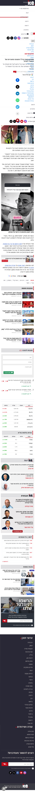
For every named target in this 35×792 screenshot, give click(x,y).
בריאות (31, 702)
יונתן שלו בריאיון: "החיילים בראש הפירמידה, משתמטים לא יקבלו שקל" (12, 293)
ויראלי (31, 680)
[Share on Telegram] (17, 107)
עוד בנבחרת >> (17, 531)
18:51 (31, 557)
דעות (27, 13)
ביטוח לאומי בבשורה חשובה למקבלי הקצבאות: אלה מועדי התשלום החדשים (12, 312)
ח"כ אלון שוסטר (29, 478)
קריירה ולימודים (28, 689)
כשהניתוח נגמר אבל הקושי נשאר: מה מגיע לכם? (11, 579)
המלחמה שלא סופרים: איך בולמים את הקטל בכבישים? (21, 484)
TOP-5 (30, 714)
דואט (27, 280)
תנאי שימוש (30, 734)
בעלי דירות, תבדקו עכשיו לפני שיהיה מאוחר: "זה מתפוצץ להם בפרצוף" (11, 570)
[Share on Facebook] (17, 80)
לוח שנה (30, 723)
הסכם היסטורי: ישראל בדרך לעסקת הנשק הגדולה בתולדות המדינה (12, 321)
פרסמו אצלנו (30, 744)
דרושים (30, 720)
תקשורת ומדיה (28, 649)
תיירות (31, 711)
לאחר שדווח (21, 265)
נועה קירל (15, 280)
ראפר (27, 283)
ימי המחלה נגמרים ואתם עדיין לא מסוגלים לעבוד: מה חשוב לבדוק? (12, 588)
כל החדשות (5, 561)
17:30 (31, 543)
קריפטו (31, 677)
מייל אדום (31, 747)
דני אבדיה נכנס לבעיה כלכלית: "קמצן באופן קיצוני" (11, 330)
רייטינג (31, 695)
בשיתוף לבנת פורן (16, 582)
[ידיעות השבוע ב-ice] (28, 304)
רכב (31, 698)
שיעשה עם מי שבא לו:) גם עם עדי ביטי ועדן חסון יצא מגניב (19, 381)
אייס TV (30, 717)
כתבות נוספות (28, 567)
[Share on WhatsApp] (17, 100)
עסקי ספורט (29, 686)
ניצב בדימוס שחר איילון (27, 487)
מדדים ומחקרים (28, 667)
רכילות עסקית (29, 674)
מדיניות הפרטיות (29, 741)
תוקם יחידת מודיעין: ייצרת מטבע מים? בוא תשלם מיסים (16, 540)
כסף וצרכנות (29, 652)
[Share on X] (17, 87)
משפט (31, 664)
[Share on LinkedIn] (17, 93)
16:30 (31, 540)
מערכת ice (31, 72)
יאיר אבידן (30, 468)
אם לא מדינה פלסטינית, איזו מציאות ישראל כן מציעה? (21, 465)
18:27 (31, 552)
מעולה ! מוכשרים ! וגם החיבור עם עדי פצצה (19, 390)
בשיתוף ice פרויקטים (16, 573)
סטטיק (9, 280)
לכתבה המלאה (5, 260)
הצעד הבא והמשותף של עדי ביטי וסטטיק (15, 258)
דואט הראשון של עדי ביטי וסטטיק (12, 244)
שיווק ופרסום (29, 54)
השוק (26, 5)
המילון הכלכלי (29, 705)
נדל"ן (31, 655)
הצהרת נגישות (29, 738)
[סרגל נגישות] (4, 789)
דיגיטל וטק (29, 658)
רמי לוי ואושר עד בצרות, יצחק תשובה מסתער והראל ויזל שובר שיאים (12, 302)
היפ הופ (22, 280)
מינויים (31, 692)
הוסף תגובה (8, 372)
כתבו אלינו (31, 731)
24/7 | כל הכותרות (25, 537)
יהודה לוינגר (19, 296)
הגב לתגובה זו (25, 386)
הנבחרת (25, 2)
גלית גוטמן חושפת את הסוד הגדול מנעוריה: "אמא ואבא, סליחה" (12, 339)
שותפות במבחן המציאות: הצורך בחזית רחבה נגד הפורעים (21, 475)
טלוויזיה (30, 683)
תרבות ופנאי (29, 708)
